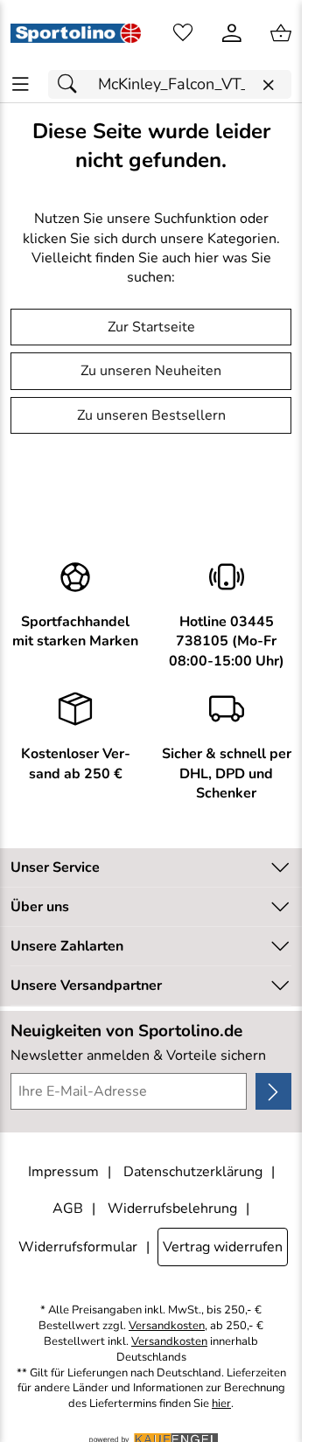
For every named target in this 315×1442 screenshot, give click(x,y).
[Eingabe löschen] (268, 85)
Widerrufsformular (77, 1247)
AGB (67, 1208)
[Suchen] (72, 84)
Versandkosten (167, 1326)
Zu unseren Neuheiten (150, 370)
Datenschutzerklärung (192, 1171)
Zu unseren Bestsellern (151, 415)
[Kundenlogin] (231, 33)
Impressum (63, 1171)
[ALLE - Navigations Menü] (21, 84)
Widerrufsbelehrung (172, 1208)
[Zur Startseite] (75, 33)
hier (221, 1404)
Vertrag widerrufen (223, 1247)
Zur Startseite (151, 327)
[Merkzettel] (182, 33)
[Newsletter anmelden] (273, 1091)
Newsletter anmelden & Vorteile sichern (138, 1055)
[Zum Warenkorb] (280, 33)
